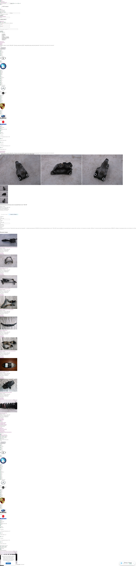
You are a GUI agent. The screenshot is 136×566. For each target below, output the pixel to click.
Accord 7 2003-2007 (9, 45)
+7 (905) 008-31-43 (3, 2)
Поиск (11, 3)
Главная (1, 45)
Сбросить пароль (3, 19)
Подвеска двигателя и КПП (19, 45)
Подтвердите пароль (4, 29)
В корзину (2, 565)
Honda (5, 45)
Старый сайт (2, 431)
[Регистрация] (1, 31)
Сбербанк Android (3, 424)
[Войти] (1, 15)
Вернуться (2, 21)
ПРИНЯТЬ (8, 563)
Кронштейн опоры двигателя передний (32, 45)
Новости (3, 39)
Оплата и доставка (5, 36)
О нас (3, 35)
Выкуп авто (4, 38)
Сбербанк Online (3, 422)
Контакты (4, 34)
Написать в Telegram (13, 214)
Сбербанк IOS (2, 423)
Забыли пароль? (3, 16)
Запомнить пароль (4, 14)
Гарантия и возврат (5, 37)
